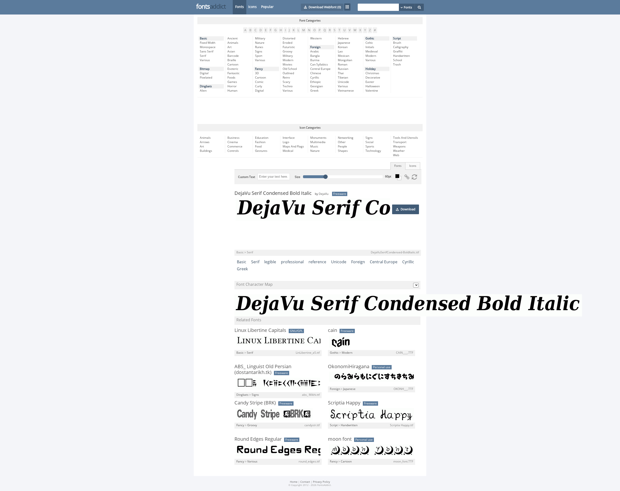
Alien (203, 90)
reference (317, 262)
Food (258, 146)
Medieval (371, 51)
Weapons (399, 146)
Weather (399, 151)
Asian (231, 51)
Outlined (288, 73)
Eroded (287, 42)
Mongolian (345, 60)
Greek (314, 90)
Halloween (372, 86)
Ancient (232, 38)
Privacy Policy (321, 482)
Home (293, 482)
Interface (289, 137)
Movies (287, 64)
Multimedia (318, 142)
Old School (290, 69)
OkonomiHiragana (348, 366)
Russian (343, 69)
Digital (204, 73)
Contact (305, 482)
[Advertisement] (310, 111)
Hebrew (343, 38)
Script (397, 38)
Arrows (204, 142)
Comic (259, 82)
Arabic (314, 51)
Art (229, 47)
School (397, 60)
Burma (314, 60)
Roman (342, 64)
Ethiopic (315, 82)
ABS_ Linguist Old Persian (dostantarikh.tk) (262, 369)
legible (270, 262)
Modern (288, 60)
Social (369, 142)
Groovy (287, 51)
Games (232, 82)
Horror (232, 86)
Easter (369, 82)
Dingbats (206, 86)
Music (314, 146)
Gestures (261, 151)
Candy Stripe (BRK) (255, 403)
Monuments (318, 137)
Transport (399, 142)
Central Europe (320, 69)
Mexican (343, 56)
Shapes (343, 151)
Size (297, 177)
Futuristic (289, 47)
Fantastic (233, 73)
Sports (369, 146)
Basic (203, 38)
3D (257, 73)
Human (232, 90)
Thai (341, 73)
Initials (369, 47)
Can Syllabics (319, 64)
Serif (203, 56)
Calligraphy (400, 47)
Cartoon (232, 64)
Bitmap (204, 69)
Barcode (233, 56)
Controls (233, 151)
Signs (258, 51)
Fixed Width (207, 42)
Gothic (369, 38)
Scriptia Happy (344, 403)
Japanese (344, 42)
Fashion (260, 142)
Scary (286, 82)
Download (408, 209)
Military (260, 38)
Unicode (343, 82)
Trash (397, 64)
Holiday (370, 69)
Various (205, 60)
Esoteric (232, 69)
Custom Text (246, 177)
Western (316, 38)
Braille (231, 60)
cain (332, 330)
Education (261, 137)
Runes (259, 47)
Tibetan (343, 77)
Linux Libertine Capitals (260, 330)
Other (342, 142)
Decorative (372, 77)
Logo (286, 142)
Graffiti (398, 51)
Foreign (315, 47)
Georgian (316, 86)
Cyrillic (314, 77)
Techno (288, 86)
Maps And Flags (293, 146)
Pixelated (206, 77)
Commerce (234, 146)
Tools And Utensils (405, 137)
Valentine (371, 90)
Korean (343, 47)
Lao (340, 51)
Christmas (372, 73)
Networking (345, 137)
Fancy (259, 69)
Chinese (315, 73)
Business (233, 137)
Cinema (232, 142)
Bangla (315, 56)
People (342, 146)
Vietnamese (346, 90)
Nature (259, 42)
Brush (397, 42)
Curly (258, 86)
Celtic (369, 42)
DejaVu (323, 194)
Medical (288, 151)
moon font (340, 439)
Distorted (289, 38)
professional (292, 262)
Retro (286, 77)
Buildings (206, 151)
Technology (373, 151)
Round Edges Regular (258, 439)
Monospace (208, 47)
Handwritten (401, 56)
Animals (232, 42)
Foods (231, 77)
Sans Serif (206, 51)
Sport (258, 56)
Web (396, 155)
